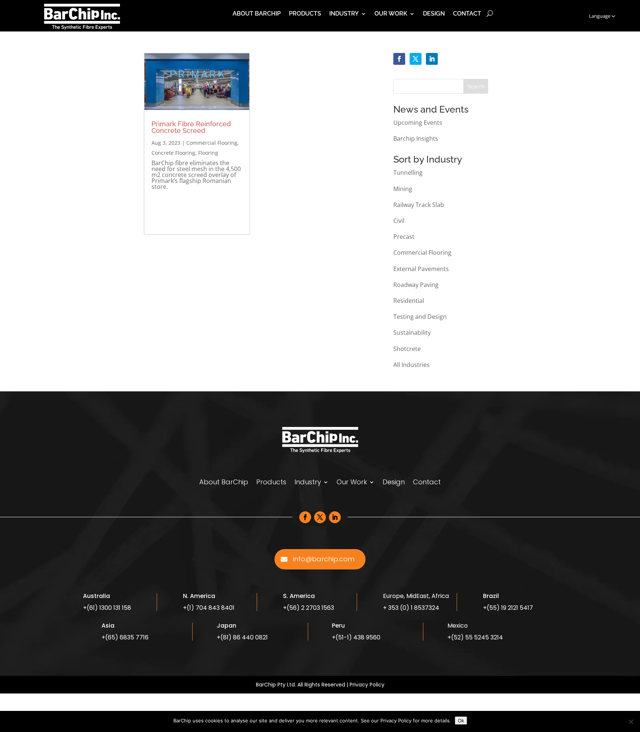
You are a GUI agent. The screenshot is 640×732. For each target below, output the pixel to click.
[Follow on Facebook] (305, 517)
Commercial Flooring (211, 142)
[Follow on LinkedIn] (335, 517)
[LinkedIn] (432, 59)
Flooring (208, 152)
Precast (403, 237)
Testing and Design (420, 316)
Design (434, 14)
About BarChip (257, 14)
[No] (630, 721)
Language (599, 16)
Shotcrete (407, 349)
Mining (402, 189)
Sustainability (412, 332)
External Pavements (421, 269)
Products (305, 14)
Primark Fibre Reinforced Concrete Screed (191, 127)
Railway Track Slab (418, 205)
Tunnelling (408, 172)
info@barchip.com (323, 559)
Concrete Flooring (173, 152)
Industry (344, 14)
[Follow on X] (320, 517)
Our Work (390, 14)
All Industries (411, 365)
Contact (467, 14)
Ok (461, 720)
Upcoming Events (417, 122)
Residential (408, 301)
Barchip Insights (415, 138)
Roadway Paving (416, 285)
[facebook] (399, 59)
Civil (398, 221)
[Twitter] (415, 59)
